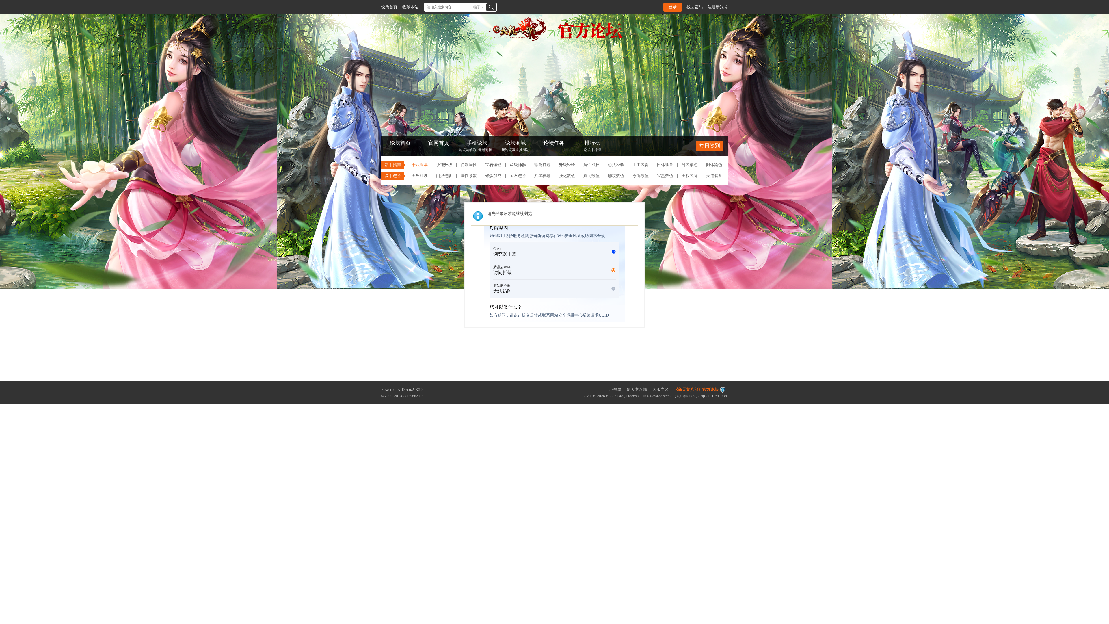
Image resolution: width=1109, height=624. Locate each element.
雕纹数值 (616, 176)
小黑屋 (615, 389)
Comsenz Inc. (413, 396)
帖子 (476, 7)
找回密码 (694, 7)
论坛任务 (554, 143)
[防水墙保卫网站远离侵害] (722, 389)
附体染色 (714, 165)
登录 (673, 7)
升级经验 (567, 165)
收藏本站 (410, 7)
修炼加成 (493, 176)
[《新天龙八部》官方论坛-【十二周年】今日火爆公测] (554, 40)
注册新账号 (718, 7)
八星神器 (542, 176)
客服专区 (660, 389)
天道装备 (714, 176)
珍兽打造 (542, 165)
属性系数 (469, 176)
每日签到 (709, 145)
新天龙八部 (637, 389)
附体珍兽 (665, 165)
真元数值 (591, 176)
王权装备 (690, 176)
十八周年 (420, 165)
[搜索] (491, 7)
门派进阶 (444, 176)
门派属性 (469, 165)
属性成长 (591, 165)
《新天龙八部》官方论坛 (696, 389)
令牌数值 (640, 176)
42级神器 (518, 165)
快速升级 (444, 165)
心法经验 (616, 165)
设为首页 (389, 7)
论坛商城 (515, 146)
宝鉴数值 (665, 176)
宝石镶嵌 (493, 165)
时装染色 (690, 165)
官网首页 (438, 143)
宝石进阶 (518, 176)
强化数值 (567, 176)
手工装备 (640, 165)
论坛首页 (400, 143)
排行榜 (592, 146)
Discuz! (408, 389)
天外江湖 (420, 176)
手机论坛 (477, 146)
